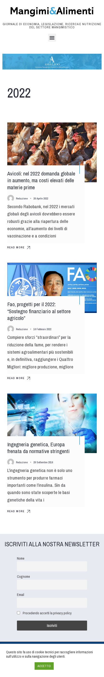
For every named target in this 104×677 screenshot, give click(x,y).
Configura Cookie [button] (19, 666)
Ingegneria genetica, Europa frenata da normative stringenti (38, 448)
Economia (84, 130)
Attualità (84, 270)
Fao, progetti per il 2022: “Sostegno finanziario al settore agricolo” (39, 311)
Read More (16, 247)
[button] (52, 38)
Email (20, 594)
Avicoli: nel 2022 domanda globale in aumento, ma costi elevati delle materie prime (41, 180)
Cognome (23, 576)
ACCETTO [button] (44, 666)
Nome (20, 558)
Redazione (22, 198)
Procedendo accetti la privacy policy (47, 613)
